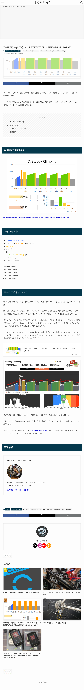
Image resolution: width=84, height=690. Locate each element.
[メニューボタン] (2, 2)
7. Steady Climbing (17, 122)
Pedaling (63, 51)
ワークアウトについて (18, 128)
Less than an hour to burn (39, 430)
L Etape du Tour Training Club (47, 51)
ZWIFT (7, 51)
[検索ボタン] (81, 2)
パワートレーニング (34, 51)
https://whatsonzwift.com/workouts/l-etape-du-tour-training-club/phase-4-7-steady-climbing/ (36, 217)
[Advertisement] (42, 23)
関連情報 (13, 132)
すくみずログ (42, 2)
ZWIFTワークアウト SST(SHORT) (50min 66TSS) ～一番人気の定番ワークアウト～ (50, 350)
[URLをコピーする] (68, 83)
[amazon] (49, 545)
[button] (16, 83)
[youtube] (44, 545)
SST (58, 51)
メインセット (15, 125)
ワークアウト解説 (15, 51)
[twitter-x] (35, 545)
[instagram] (40, 545)
